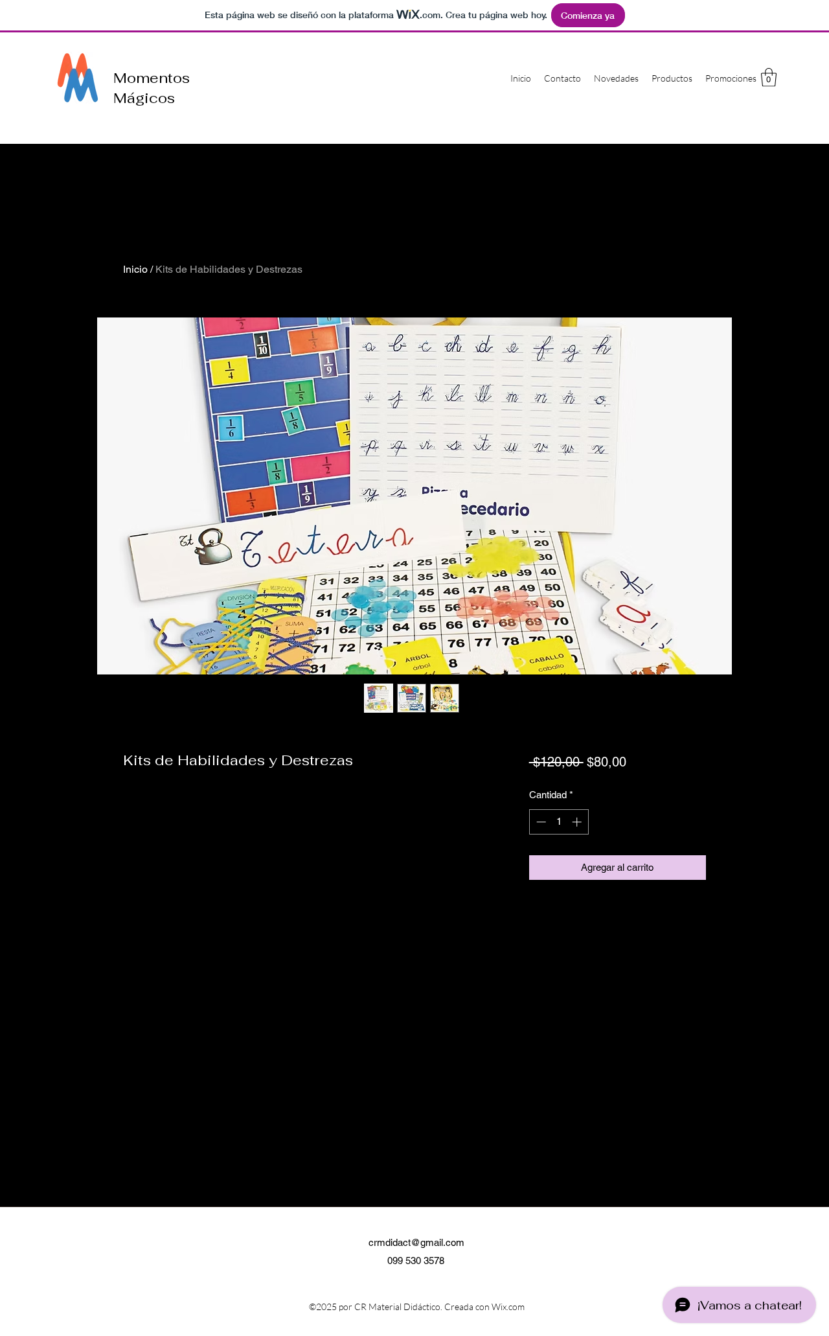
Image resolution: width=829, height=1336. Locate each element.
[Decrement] (540, 822)
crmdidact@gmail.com (416, 1242)
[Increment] (578, 822)
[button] (769, 77)
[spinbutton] (558, 822)
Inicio (135, 269)
